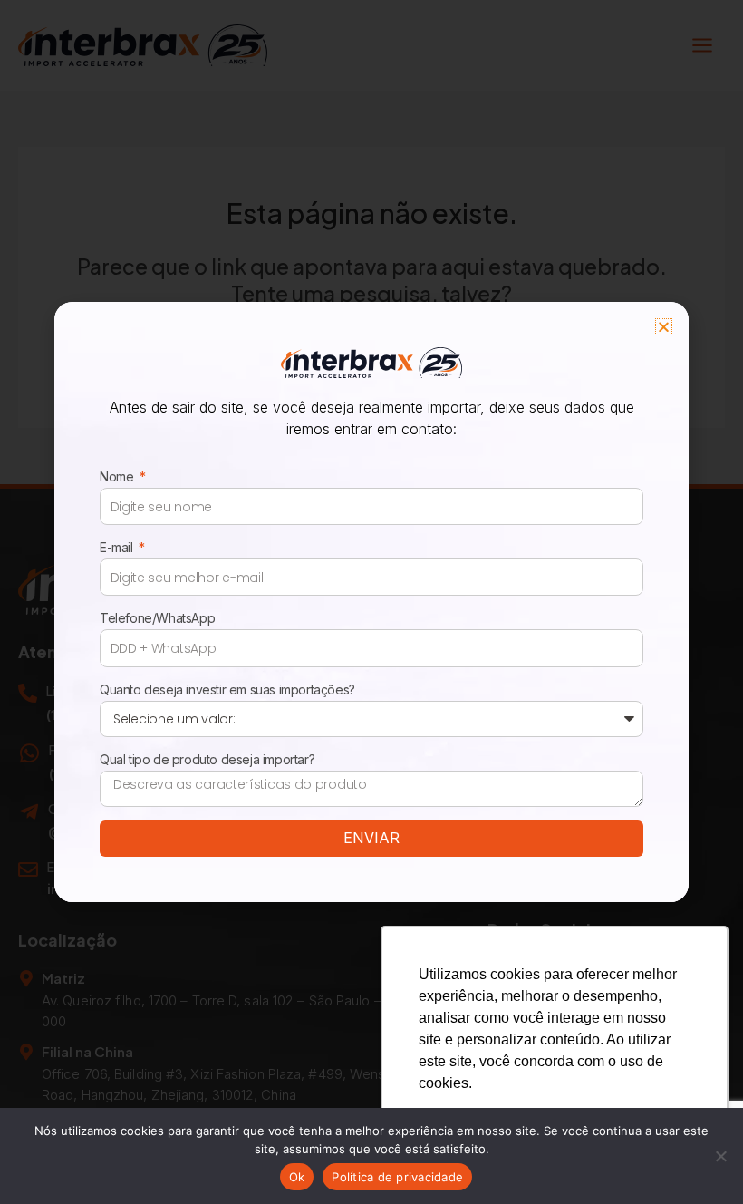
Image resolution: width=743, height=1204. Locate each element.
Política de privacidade (397, 1177)
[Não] (720, 1156)
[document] (371, 602)
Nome (118, 476)
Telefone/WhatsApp (157, 618)
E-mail (118, 547)
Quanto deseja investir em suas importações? (227, 689)
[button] (664, 327)
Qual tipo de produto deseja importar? (207, 759)
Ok (297, 1177)
